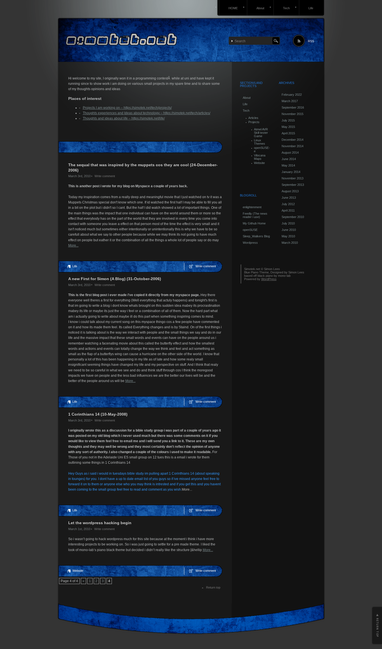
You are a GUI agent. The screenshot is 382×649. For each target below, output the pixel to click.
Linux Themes (259, 142)
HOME (233, 8)
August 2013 (290, 191)
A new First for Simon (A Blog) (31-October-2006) (114, 279)
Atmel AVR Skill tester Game (261, 133)
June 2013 (289, 197)
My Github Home (254, 223)
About (260, 8)
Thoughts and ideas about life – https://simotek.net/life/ (124, 118)
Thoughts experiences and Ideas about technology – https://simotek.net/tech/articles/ (146, 113)
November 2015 (292, 114)
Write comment (105, 176)
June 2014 (289, 159)
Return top (213, 587)
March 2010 (290, 242)
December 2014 (292, 139)
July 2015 (288, 120)
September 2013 (293, 184)
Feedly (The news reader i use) (255, 215)
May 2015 (288, 126)
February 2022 (292, 94)
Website (77, 570)
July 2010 (288, 223)
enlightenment (252, 207)
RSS (311, 41)
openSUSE (250, 229)
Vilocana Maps (259, 157)
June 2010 (289, 229)
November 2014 (292, 146)
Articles (253, 118)
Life (310, 8)
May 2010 (288, 236)
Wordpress (250, 242)
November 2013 (292, 178)
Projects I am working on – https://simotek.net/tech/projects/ (127, 108)
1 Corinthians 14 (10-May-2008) (98, 414)
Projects (254, 122)
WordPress (269, 279)
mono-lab (284, 275)
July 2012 (288, 204)
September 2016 (293, 107)
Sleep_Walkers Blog (256, 236)
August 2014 (290, 152)
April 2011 (288, 210)
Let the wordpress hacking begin (99, 523)
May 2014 (288, 165)
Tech (286, 8)
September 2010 (293, 217)
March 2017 (290, 101)
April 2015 (288, 133)
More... (73, 245)
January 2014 (291, 172)
